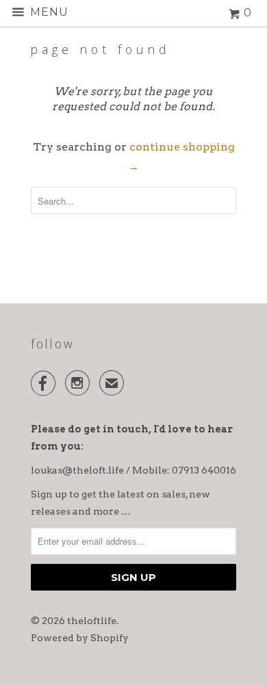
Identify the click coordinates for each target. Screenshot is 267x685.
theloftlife (91, 620)
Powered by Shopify (80, 637)
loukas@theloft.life (77, 470)
